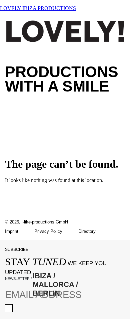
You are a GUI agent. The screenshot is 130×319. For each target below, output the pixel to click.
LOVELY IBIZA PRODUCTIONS (38, 8)
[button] (65, 110)
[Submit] (9, 308)
